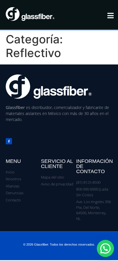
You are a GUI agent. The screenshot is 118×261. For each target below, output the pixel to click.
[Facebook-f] (9, 141)
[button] (105, 248)
